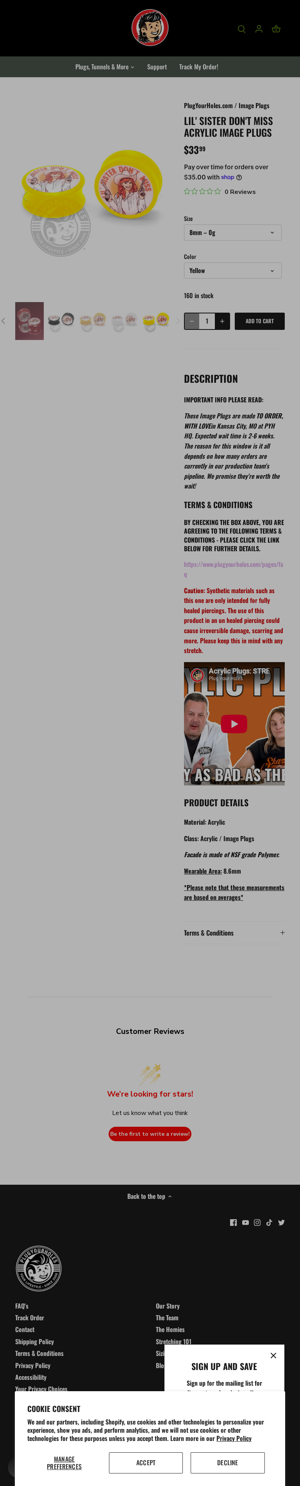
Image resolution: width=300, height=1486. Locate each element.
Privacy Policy (234, 1438)
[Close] (273, 1355)
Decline (227, 1462)
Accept (145, 1462)
